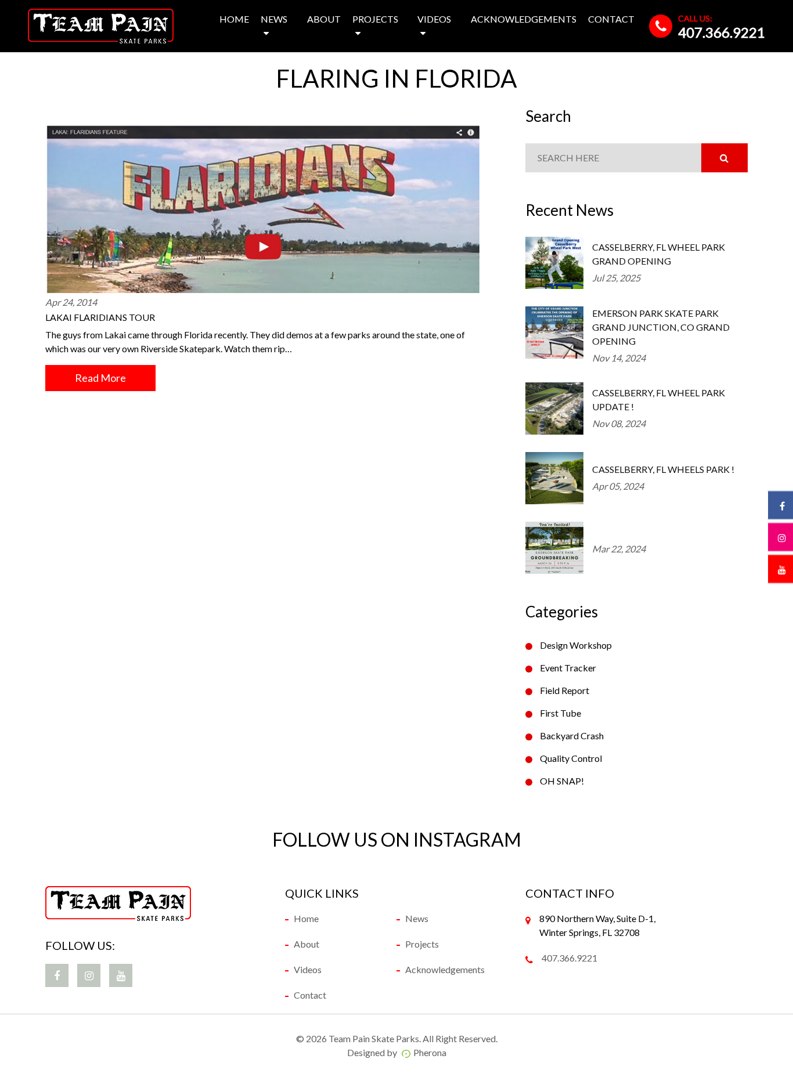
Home (234, 18)
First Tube (560, 712)
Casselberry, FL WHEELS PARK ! (663, 469)
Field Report (564, 690)
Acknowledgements (523, 18)
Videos (434, 18)
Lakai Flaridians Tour (100, 317)
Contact (611, 18)
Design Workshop (576, 644)
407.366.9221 (721, 32)
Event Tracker (568, 667)
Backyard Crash (572, 735)
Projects (375, 18)
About (324, 18)
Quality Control (571, 758)
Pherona (429, 1052)
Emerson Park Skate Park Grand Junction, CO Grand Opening (661, 327)
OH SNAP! (562, 780)
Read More (100, 377)
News (274, 18)
